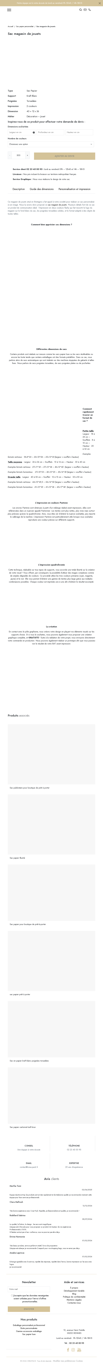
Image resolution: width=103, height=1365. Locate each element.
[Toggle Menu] (9, 10)
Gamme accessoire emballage (29, 1331)
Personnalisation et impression (74, 189)
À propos (74, 1287)
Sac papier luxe (29, 1334)
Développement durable (74, 1290)
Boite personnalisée (28, 1328)
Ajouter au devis (64, 156)
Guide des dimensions (42, 189)
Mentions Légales (74, 1299)
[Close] (100, 3)
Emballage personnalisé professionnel (29, 1325)
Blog (74, 1293)
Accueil (10, 26)
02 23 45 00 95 (76, 1343)
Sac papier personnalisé (24, 26)
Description (19, 189)
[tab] (18, 189)
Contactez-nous (74, 1302)
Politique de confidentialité (74, 1296)
